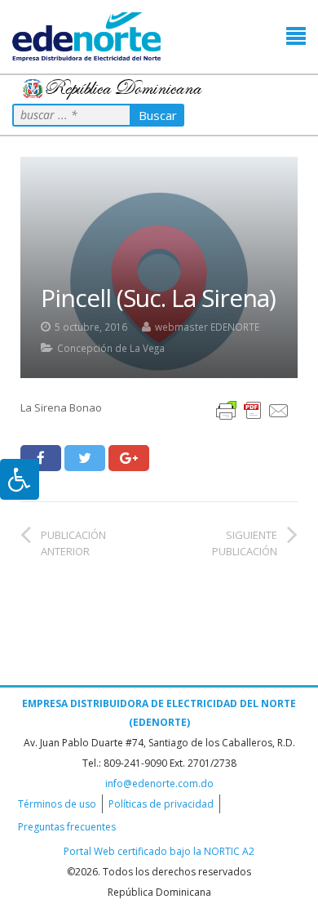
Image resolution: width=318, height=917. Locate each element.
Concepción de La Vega (111, 347)
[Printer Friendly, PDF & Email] (253, 409)
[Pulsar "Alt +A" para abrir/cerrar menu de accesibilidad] (19, 479)
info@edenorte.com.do (159, 783)
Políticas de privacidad (161, 804)
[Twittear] (84, 458)
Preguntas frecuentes (67, 827)
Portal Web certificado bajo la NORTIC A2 (159, 851)
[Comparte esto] (40, 458)
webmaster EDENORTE (207, 326)
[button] (296, 36)
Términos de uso (57, 804)
